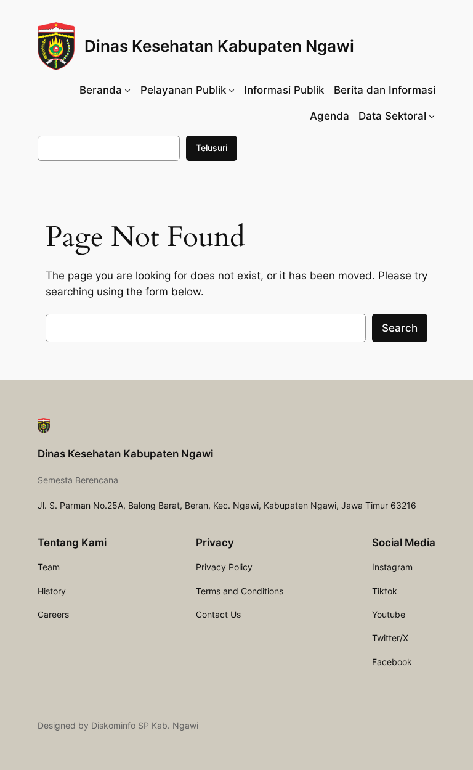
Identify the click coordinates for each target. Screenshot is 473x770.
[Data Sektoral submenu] (432, 115)
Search (400, 328)
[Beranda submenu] (127, 90)
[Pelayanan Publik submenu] (231, 90)
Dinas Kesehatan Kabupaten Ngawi (219, 45)
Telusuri (211, 147)
